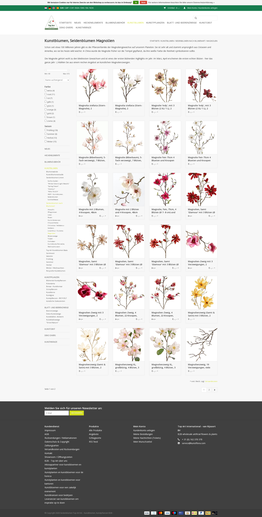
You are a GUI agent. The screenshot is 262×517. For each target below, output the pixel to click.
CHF (72, 8)
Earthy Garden (53, 181)
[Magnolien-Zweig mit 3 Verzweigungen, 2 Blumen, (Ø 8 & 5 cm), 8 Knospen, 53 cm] (201, 241)
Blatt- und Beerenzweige (182, 22)
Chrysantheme (53, 223)
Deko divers (66, 27)
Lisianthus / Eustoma (55, 231)
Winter (51, 141)
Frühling (52, 130)
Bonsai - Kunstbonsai (54, 286)
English (53, 8)
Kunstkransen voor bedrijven (59, 495)
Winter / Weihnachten (55, 268)
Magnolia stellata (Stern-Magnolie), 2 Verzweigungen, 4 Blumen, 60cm (92, 107)
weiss (50, 90)
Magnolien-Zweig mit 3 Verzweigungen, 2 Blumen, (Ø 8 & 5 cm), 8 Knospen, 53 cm (200, 263)
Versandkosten (211, 381)
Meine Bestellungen (143, 434)
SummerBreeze (53, 200)
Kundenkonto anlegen (144, 430)
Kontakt (48, 453)
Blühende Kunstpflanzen (56, 280)
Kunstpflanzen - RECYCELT (56, 298)
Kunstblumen (135, 22)
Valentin (49, 256)
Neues (77, 22)
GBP (67, 8)
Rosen (50, 217)
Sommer (52, 134)
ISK (87, 8)
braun (51, 117)
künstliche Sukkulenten (55, 301)
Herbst (52, 138)
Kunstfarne (50, 292)
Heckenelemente (93, 22)
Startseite (65, 22)
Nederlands (46, 8)
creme (51, 121)
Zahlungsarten (52, 445)
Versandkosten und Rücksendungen (62, 449)
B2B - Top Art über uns (56, 460)
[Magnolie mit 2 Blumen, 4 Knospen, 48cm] (92, 189)
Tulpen (50, 239)
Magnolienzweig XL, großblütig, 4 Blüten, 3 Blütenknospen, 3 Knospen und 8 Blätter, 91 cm (127, 366)
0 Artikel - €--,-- (174, 8)
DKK (83, 8)
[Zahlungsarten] (146, 513)
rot (49, 98)
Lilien (50, 215)
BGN (77, 8)
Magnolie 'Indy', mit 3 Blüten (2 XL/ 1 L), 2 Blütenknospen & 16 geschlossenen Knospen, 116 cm (164, 107)
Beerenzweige (52, 311)
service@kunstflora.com (193, 443)
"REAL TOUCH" (53, 192)
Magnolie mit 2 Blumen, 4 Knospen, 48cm (91, 211)
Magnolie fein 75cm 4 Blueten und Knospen (163, 159)
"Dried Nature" (52, 322)
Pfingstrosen (52, 212)
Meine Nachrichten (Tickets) (147, 437)
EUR (62, 8)
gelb (50, 102)
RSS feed (93, 441)
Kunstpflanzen (155, 22)
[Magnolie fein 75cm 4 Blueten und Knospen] (165, 137)
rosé (51, 94)
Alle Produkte (95, 430)
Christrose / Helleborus (56, 225)
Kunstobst (205, 22)
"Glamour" (51, 189)
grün (50, 106)
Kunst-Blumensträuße (54, 174)
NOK (92, 8)
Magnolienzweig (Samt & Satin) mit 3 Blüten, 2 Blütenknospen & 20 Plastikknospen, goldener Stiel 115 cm (201, 314)
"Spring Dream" (53, 186)
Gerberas (51, 228)
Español (57, 8)
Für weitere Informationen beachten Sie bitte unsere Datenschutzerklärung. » (181, 3)
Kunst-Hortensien (54, 220)
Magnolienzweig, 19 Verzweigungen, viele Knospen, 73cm (199, 366)
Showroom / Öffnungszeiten (58, 457)
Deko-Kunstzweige (53, 314)
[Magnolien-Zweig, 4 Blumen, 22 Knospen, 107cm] (129, 292)
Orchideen (51, 241)
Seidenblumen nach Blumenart (190, 41)
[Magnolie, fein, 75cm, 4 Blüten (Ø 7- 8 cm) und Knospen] (165, 189)
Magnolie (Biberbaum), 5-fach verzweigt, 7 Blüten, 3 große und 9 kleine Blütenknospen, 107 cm (92, 159)
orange (51, 109)
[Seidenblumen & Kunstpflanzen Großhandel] (51, 22)
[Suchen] (194, 18)
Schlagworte (95, 437)
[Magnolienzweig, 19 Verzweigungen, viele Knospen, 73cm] (201, 344)
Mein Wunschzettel (142, 441)
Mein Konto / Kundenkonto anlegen (202, 8)
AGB (47, 434)
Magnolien (212, 41)
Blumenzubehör (115, 22)
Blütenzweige (52, 236)
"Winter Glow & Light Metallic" (58, 184)
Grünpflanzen (51, 289)
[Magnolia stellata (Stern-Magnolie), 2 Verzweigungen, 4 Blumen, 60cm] (92, 85)
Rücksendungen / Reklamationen (61, 437)
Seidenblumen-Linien (55, 177)
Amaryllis (51, 210)
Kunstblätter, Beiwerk (55, 316)
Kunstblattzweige (53, 320)
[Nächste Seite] (214, 390)
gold (50, 113)
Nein (143, 3)
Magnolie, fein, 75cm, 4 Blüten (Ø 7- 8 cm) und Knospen (164, 211)
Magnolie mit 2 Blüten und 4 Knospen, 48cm (127, 211)
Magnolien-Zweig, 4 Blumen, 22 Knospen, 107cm (126, 314)
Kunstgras (50, 295)
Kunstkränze (83, 27)
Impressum (50, 430)
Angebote (94, 434)
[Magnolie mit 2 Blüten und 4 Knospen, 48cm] (129, 189)
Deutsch (50, 8)
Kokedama (50, 283)
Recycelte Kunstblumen (55, 271)
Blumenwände (52, 171)
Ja (136, 3)
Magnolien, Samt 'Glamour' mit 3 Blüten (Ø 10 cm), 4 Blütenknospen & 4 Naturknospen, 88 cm (201, 211)
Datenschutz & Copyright (57, 441)
